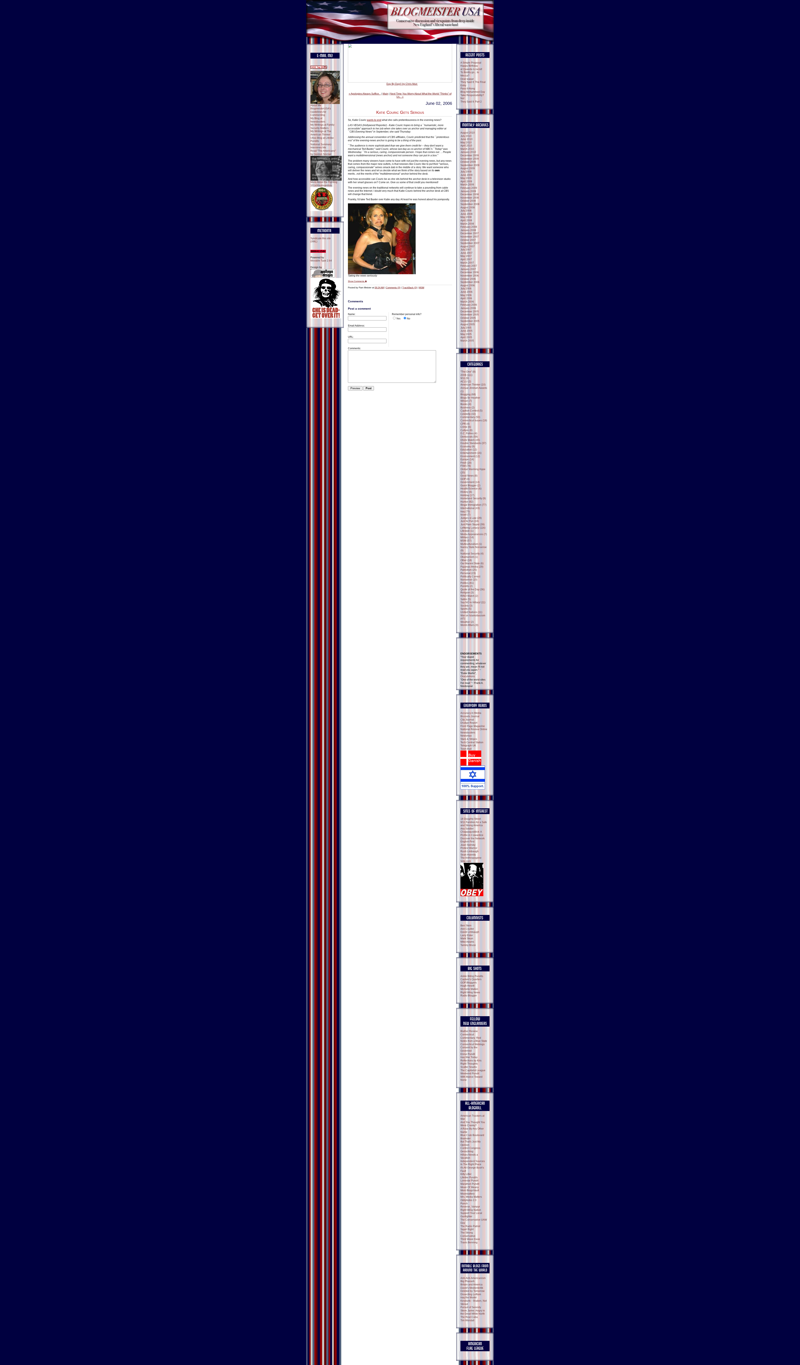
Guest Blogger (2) (470, 485)
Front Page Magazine (472, 726)
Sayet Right (467, 1229)
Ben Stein (465, 925)
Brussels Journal (469, 716)
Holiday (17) (467, 495)
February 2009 (468, 187)
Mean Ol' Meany (469, 1187)
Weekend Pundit (469, 1073)
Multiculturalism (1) (471, 544)
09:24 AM (379, 287)
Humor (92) (466, 501)
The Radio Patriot (470, 1226)
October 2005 (468, 318)
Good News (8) (469, 475)
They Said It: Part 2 (471, 101)
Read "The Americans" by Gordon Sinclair (323, 152)
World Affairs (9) (469, 625)
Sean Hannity (468, 854)
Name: (351, 314)
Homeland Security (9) (473, 498)
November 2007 (469, 236)
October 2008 (468, 200)
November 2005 (469, 314)
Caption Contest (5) (471, 410)
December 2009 (469, 155)
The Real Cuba (469, 1317)
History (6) (466, 491)
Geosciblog (466, 1151)
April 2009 (466, 181)
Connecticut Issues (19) (473, 420)
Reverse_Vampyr (470, 1206)
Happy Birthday (469, 65)
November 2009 (469, 158)
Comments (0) (393, 287)
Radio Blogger (468, 995)
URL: (351, 336)
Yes (398, 318)
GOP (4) (465, 479)
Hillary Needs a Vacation (469, 1156)
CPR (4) (465, 423)
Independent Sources (472, 1161)
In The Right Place (470, 1164)
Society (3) (466, 605)
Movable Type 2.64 (321, 260)
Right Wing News (470, 992)
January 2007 (468, 269)
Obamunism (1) (469, 557)
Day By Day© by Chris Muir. (402, 84)
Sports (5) (465, 608)
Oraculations (467, 676)
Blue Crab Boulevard (472, 1135)
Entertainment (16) (470, 453)
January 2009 (468, 191)
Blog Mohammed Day (472, 91)
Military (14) (467, 537)
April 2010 (466, 145)
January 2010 (468, 152)
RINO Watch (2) (469, 595)
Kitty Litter (465, 1174)
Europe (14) (467, 459)
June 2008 (466, 214)
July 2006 (465, 288)
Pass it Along (467, 88)
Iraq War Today (469, 1057)
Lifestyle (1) (467, 530)
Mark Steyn (466, 938)
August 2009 (467, 168)
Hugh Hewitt (467, 985)
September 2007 (469, 243)
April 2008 (466, 220)
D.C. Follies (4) (468, 433)
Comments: (354, 348)
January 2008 (468, 230)
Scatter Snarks (468, 1067)
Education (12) (468, 449)
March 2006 (467, 301)
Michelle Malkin (469, 989)
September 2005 (469, 321)
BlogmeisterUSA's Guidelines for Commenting (320, 111)
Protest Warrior (468, 848)
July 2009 (465, 171)
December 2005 (469, 311)
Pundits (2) (466, 586)
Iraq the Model (468, 1297)
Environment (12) (470, 456)
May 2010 (466, 142)
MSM (421, 287)
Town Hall (466, 748)
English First (467, 841)
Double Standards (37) (473, 443)
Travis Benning (469, 1242)
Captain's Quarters (470, 979)
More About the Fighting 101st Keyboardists (323, 184)
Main (385, 93)
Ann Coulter (467, 928)
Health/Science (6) (470, 488)
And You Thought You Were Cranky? (472, 1124)
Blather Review (469, 1031)
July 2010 (465, 136)
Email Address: (356, 325)
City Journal (467, 719)
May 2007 (466, 256)
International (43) (470, 508)
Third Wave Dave (470, 1239)
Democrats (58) (469, 436)
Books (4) (465, 404)
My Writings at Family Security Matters (322, 126)
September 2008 (469, 204)
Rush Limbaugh (469, 851)
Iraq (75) (465, 511)
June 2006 (466, 291)
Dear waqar (467, 79)
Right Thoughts (469, 1063)
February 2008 (468, 226)
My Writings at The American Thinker (320, 133)
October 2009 (468, 161)
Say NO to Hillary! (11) (472, 602)
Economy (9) (467, 446)
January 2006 (468, 308)
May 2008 (466, 217)
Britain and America (471, 1284)
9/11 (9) (464, 378)
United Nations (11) (471, 612)
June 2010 (466, 139)
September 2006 (469, 282)
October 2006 (468, 279)
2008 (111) (466, 375)
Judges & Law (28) (471, 518)
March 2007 (467, 262)
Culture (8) (466, 430)
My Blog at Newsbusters (317, 120)
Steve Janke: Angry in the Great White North (472, 1312)
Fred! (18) (465, 462)
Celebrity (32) (468, 414)
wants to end (374, 120)
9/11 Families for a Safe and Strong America (473, 824)
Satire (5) (465, 599)
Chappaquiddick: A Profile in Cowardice (471, 833)
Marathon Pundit (469, 1183)
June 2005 (466, 330)
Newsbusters (467, 732)
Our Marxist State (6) (472, 563)
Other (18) (466, 560)
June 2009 (466, 175)
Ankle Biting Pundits (471, 976)
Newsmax (466, 735)
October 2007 (468, 240)
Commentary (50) (470, 417)
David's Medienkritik (471, 1287)
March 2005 (467, 340)
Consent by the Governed (469, 1049)
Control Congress (470, 1148)
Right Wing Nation (470, 1210)
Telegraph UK (468, 745)
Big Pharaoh (467, 1281)
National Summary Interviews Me (320, 146)
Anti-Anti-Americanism (473, 1278)
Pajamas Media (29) (471, 566)
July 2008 (465, 210)
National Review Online (473, 729)
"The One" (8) (468, 371)
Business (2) (467, 407)
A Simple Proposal (470, 62)
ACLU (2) (465, 381)
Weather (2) (467, 622)
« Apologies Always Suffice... (365, 93)
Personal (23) (468, 573)
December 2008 (469, 194)
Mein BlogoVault (469, 1190)
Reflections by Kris (470, 1060)
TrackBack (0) (409, 287)
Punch (464, 1203)
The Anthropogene (470, 857)
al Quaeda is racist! (471, 69)
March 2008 (467, 223)
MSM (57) (465, 540)
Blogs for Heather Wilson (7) (470, 399)
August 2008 (467, 207)
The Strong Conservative (467, 1234)
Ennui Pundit (467, 1054)
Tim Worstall (467, 1320)
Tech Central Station (471, 742)
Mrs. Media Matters (471, 1196)
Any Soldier (467, 828)
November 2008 (469, 197)
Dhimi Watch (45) (470, 440)
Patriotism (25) (468, 569)
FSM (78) (465, 465)
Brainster (465, 1138)
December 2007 (469, 233)
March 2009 (467, 184)
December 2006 (469, 272)
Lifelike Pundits (469, 1177)
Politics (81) (467, 583)
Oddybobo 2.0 (468, 1200)
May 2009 (466, 178)
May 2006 (466, 295)
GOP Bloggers (468, 982)
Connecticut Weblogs (472, 1044)
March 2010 (467, 149)
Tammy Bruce (468, 945)
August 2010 (467, 132)
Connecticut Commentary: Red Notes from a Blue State (473, 1037)
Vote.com (465, 861)
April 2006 (466, 298)
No (408, 318)
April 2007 (466, 259)
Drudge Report (468, 722)
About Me (315, 105)
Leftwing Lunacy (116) (472, 527)
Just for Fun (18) (469, 521)
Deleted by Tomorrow (472, 1291)
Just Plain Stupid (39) (472, 524)
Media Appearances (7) (473, 534)
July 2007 (465, 249)
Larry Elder (466, 935)
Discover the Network (472, 838)
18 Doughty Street (470, 818)
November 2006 (469, 275)
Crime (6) (465, 426)
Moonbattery (467, 1193)
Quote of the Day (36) (472, 589)
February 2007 (468, 265)
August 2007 (467, 246)
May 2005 (466, 334)
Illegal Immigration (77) (473, 504)
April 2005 (466, 337)
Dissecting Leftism (470, 1294)
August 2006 (467, 285)
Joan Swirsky (467, 844)
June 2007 (466, 252)
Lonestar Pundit (469, 1180)
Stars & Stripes (468, 739)
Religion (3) (467, 592)
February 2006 (468, 304)
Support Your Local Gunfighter (471, 1215)
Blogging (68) (468, 394)
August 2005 (467, 324)
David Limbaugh (469, 932)
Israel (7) (465, 514)
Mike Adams (467, 941)
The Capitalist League (472, 1070)
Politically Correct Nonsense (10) (470, 578)
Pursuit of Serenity (470, 1307)
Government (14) (470, 482)
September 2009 (469, 165)
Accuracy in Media (470, 713)
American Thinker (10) (473, 384)
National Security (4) (472, 553)
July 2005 (465, 327)
